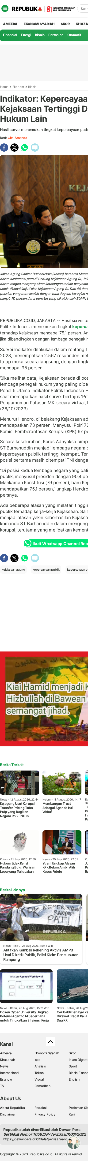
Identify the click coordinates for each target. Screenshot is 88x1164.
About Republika (12, 1108)
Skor (72, 1053)
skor (65, 24)
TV (2, 1086)
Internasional (9, 1073)
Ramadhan (42, 1086)
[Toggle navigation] (5, 8)
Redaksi (40, 1108)
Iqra (37, 1060)
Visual (39, 1079)
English (74, 1079)
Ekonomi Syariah (39, 24)
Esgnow (6, 1079)
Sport (73, 1066)
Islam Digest (78, 1060)
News (4, 1066)
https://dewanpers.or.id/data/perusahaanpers (38, 1139)
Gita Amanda (17, 138)
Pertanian (55, 35)
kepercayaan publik (46, 569)
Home (4, 87)
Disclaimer (7, 1114)
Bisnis (40, 35)
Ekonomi (18, 87)
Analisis (40, 1066)
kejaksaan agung (13, 569)
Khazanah (7, 1060)
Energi (26, 35)
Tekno (39, 1073)
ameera (10, 24)
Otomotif (74, 35)
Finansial (10, 35)
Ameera (6, 1053)
